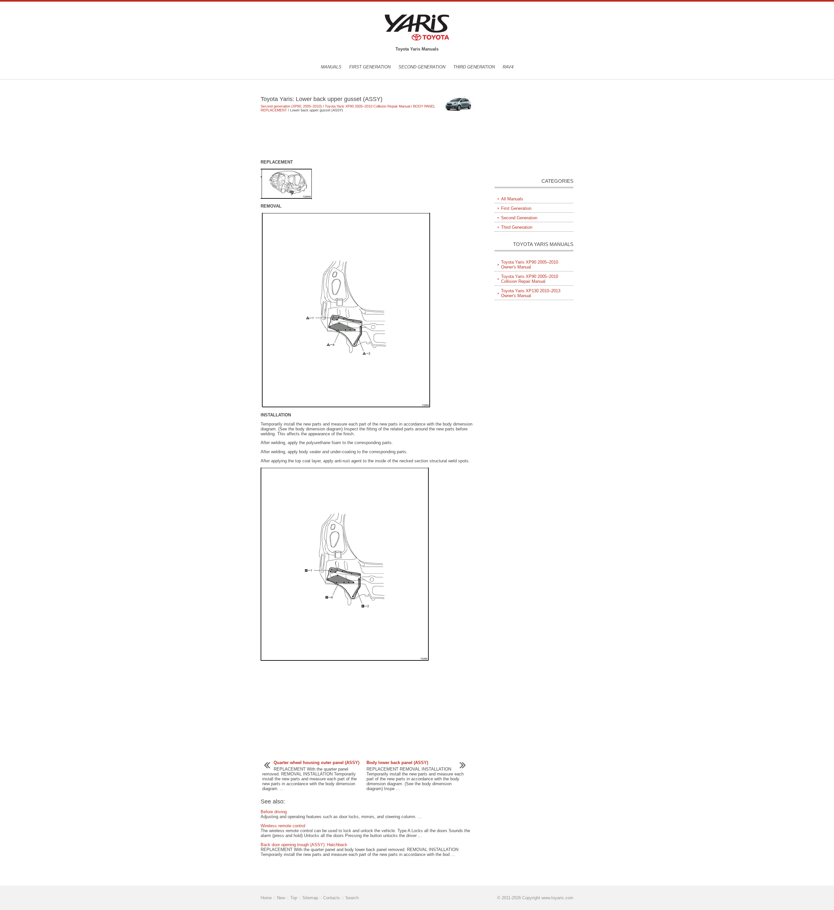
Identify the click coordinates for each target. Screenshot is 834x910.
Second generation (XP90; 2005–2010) (291, 106)
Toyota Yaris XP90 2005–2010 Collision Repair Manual (367, 106)
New (281, 897)
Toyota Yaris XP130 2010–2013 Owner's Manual (530, 293)
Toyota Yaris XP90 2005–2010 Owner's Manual (529, 264)
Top (293, 897)
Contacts (331, 897)
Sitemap (310, 897)
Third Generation (474, 67)
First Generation (370, 67)
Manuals (331, 67)
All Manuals (512, 198)
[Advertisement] (368, 135)
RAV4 (508, 67)
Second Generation (421, 67)
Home (266, 897)
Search (352, 897)
